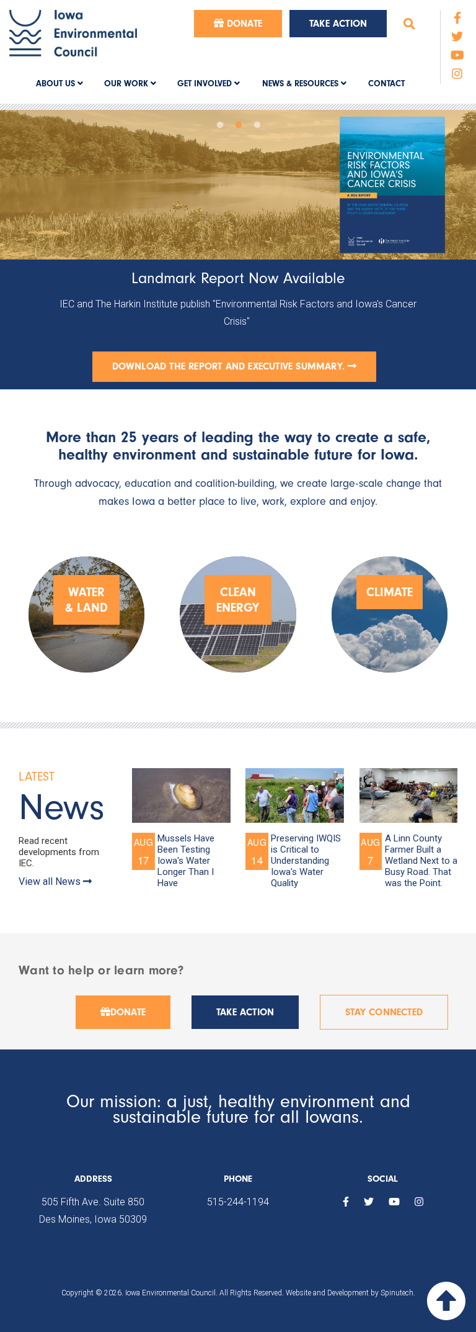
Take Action (338, 23)
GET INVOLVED (205, 83)
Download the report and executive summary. (230, 366)
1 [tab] (219, 122)
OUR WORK (127, 83)
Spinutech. (398, 1283)
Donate (243, 23)
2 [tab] (238, 122)
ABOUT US (56, 83)
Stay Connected (384, 1002)
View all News (51, 871)
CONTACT (386, 83)
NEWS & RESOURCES (301, 83)
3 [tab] (256, 122)
